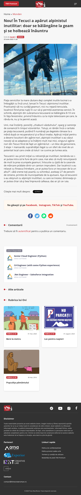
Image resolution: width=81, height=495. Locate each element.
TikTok (56, 205)
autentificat (24, 231)
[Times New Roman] (41, 4)
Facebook (31, 205)
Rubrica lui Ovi (12, 334)
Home (7, 14)
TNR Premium (11, 4)
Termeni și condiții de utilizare (52, 454)
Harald (12, 37)
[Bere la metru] (21, 326)
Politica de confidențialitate (51, 448)
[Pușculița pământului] (21, 370)
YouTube (68, 205)
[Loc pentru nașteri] (59, 326)
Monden (17, 14)
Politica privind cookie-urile (51, 451)
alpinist (38, 192)
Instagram (45, 205)
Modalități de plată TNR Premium (53, 458)
